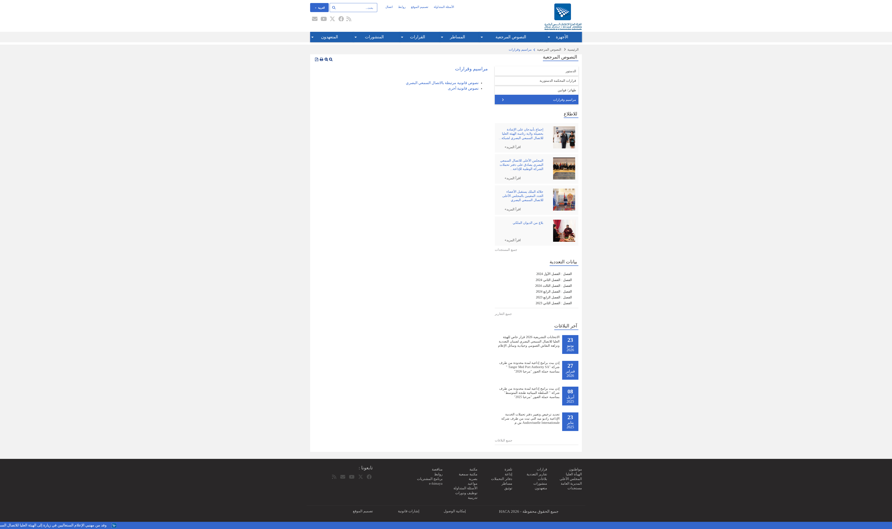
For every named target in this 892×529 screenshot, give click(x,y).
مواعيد (472, 483)
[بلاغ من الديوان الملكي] (563, 231)
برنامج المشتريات (430, 479)
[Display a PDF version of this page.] (316, 59)
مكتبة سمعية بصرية (468, 476)
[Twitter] (332, 19)
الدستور (571, 71)
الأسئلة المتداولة (444, 7)
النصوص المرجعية (510, 37)
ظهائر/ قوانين (567, 90)
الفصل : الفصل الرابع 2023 (554, 297)
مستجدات (574, 488)
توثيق (508, 488)
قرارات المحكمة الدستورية (558, 80)
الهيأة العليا (574, 474)
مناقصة (437, 469)
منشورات (540, 483)
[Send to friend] (315, 19)
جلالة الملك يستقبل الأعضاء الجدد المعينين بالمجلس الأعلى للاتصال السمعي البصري (522, 196)
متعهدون (541, 488)
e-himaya (436, 483)
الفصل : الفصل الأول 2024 (554, 274)
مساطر (507, 483)
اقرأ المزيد (513, 147)
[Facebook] (341, 19)
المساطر (457, 37)
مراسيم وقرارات (564, 99)
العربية (321, 7)
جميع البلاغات (503, 440)
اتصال (389, 7)
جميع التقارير (503, 314)
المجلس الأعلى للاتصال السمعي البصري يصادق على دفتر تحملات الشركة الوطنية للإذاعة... (521, 165)
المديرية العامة (571, 483)
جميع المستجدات (506, 249)
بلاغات (542, 479)
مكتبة (473, 469)
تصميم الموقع (419, 7)
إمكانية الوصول (455, 511)
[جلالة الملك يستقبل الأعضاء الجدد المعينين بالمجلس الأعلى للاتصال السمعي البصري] (563, 200)
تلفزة (508, 469)
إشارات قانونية (408, 511)
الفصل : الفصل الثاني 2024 (554, 280)
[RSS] (348, 19)
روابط (402, 7)
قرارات (542, 469)
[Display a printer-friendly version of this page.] (321, 59)
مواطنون (575, 469)
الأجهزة (562, 37)
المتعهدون (329, 37)
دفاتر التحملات (501, 479)
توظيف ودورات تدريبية (466, 495)
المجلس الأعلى (571, 479)
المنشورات (374, 37)
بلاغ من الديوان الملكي (528, 223)
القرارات (417, 37)
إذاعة (508, 474)
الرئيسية (573, 49)
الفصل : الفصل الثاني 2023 (554, 303)
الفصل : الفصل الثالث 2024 (553, 285)
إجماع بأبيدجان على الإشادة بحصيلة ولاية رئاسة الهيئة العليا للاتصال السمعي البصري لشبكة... (521, 134)
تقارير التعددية (537, 474)
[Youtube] (323, 19)
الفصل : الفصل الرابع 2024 (554, 291)
